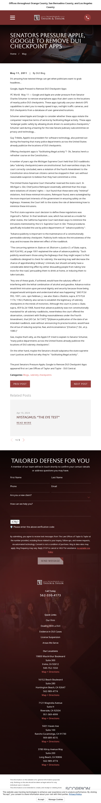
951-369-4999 (50, 714)
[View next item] (23, 439)
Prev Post (20, 383)
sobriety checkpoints (41, 374)
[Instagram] (53, 603)
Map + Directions (50, 671)
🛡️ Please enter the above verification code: (32, 527)
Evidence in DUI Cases (50, 631)
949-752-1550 (50, 667)
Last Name (56, 477)
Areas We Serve (50, 642)
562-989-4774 (50, 691)
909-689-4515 (50, 737)
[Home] (49, 18)
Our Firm (50, 620)
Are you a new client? (21, 495)
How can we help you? (21, 504)
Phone (13, 486)
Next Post (81, 383)
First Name (15, 477)
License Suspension (50, 637)
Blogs (26, 374)
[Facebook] (47, 603)
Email (54, 486)
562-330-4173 (50, 595)
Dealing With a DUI (50, 625)
